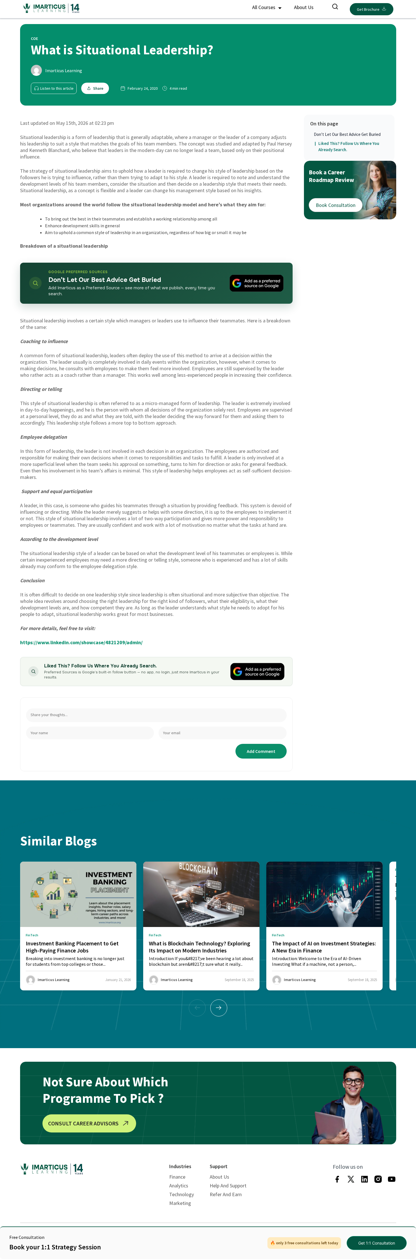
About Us (304, 7)
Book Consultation (335, 205)
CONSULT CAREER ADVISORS (83, 1123)
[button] (218, 1007)
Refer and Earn (226, 1194)
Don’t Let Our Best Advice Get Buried (347, 134)
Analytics (178, 1185)
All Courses (264, 7)
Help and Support (228, 1185)
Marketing (180, 1203)
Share (98, 88)
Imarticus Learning (63, 70)
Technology (181, 1194)
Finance (177, 1177)
